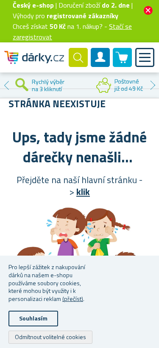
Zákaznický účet (100, 64)
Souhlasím (33, 318)
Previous (6, 85)
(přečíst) (72, 298)
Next (152, 85)
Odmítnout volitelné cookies (50, 336)
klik (83, 191)
